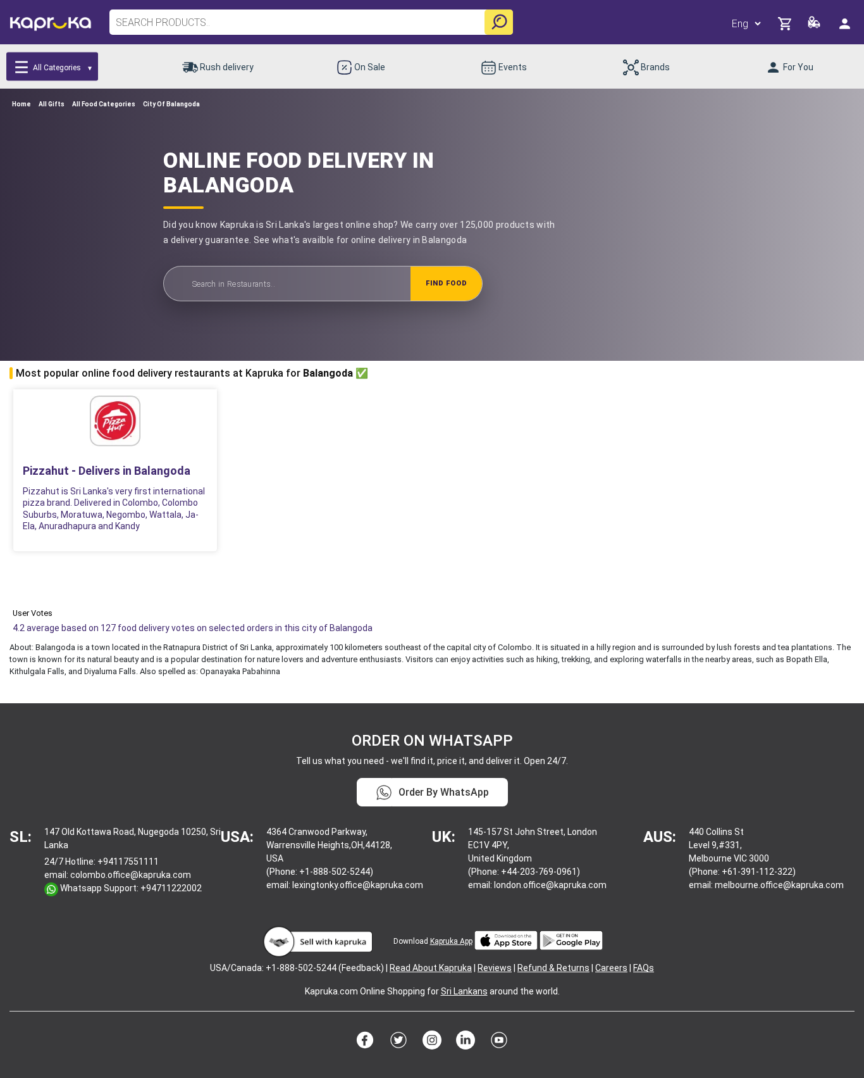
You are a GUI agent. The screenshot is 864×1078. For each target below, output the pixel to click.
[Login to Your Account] (846, 23)
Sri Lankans (464, 991)
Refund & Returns (553, 968)
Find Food (446, 283)
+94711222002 (171, 888)
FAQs (643, 968)
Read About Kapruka (431, 968)
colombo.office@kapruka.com (130, 875)
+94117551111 (128, 861)
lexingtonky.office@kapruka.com (357, 885)
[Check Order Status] (815, 25)
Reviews (495, 968)
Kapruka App (451, 941)
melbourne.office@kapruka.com (779, 885)
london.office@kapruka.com (550, 885)
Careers (611, 968)
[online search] (498, 22)
